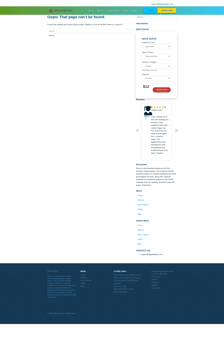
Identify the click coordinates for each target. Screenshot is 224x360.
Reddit (154, 285)
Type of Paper (147, 52)
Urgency (145, 74)
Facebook (156, 277)
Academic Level (148, 42)
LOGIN (150, 10)
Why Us (100, 10)
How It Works (113, 10)
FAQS (125, 10)
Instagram (156, 288)
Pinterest (155, 282)
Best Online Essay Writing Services (128, 275)
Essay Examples (120, 292)
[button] (137, 131)
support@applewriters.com (162, 4)
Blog (134, 10)
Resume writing (120, 286)
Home (90, 10)
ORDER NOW (167, 10)
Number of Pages (149, 62)
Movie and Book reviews (124, 289)
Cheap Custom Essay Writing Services (126, 281)
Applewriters (59, 313)
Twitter (154, 279)
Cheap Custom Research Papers (127, 278)
